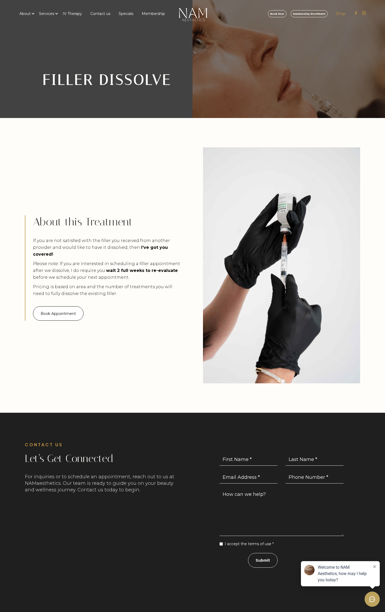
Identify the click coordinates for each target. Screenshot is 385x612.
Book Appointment (58, 313)
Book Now (277, 13)
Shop (340, 13)
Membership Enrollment (309, 13)
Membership (153, 13)
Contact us (100, 13)
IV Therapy (72, 13)
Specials (126, 13)
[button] (25, 14)
